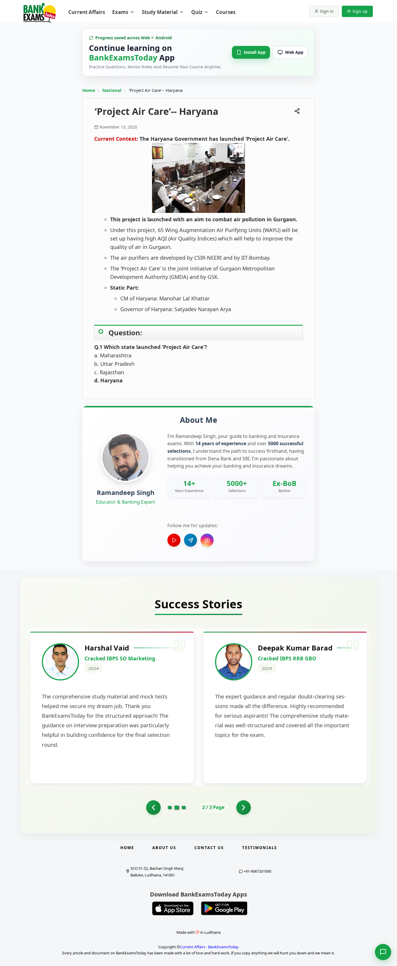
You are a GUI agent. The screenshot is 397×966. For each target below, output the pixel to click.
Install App (255, 52)
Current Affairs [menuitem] (86, 12)
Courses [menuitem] (225, 12)
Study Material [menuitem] (160, 12)
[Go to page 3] (184, 807)
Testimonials (259, 847)
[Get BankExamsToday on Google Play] (224, 908)
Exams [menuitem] (120, 12)
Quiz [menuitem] (196, 12)
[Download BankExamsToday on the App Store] (173, 908)
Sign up (360, 11)
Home (88, 90)
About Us (164, 847)
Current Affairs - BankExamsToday (209, 946)
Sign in (327, 11)
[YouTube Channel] (173, 540)
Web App (294, 52)
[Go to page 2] (176, 807)
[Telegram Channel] (190, 540)
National (112, 90)
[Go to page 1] (153, 807)
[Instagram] (207, 540)
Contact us (209, 847)
